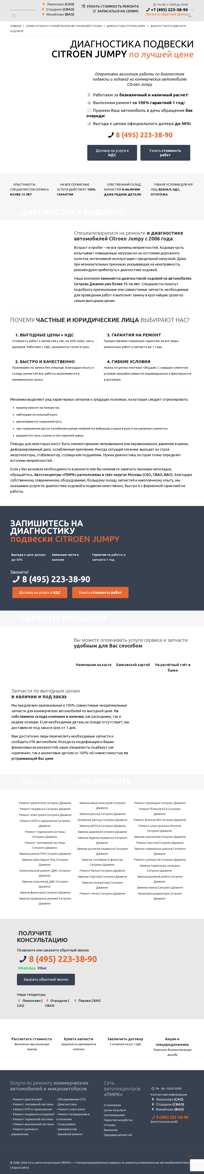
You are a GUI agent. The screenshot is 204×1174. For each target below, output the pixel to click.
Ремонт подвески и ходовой (33, 1114)
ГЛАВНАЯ (15, 25)
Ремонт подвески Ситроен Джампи (45, 809)
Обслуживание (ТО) (72, 1099)
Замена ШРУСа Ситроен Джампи (102, 825)
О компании (112, 1105)
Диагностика (67, 1104)
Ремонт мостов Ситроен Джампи (159, 842)
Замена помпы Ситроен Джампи (159, 887)
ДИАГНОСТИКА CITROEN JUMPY (126, 25)
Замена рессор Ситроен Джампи (102, 814)
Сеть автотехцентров (122, 1088)
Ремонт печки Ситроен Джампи (102, 893)
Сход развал (67, 1124)
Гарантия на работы (118, 1120)
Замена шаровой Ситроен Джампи (102, 831)
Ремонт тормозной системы (33, 1119)
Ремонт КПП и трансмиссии (32, 1109)
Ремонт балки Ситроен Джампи (102, 870)
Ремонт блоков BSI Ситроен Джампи (159, 819)
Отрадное (59, 9)
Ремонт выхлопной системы (33, 1124)
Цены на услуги (115, 1110)
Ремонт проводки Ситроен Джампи (159, 803)
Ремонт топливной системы (33, 1104)
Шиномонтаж (67, 1129)
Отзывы (110, 1125)
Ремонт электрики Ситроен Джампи (44, 815)
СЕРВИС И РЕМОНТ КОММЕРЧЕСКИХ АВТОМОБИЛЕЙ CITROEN (64, 25)
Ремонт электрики (71, 1109)
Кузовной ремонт (70, 1134)
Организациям (114, 1115)
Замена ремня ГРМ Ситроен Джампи (45, 853)
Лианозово (60, 4)
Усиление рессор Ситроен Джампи (102, 819)
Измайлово (60, 14)
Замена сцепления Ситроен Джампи (159, 836)
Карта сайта (20, 1167)
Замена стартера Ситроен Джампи (102, 876)
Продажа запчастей (118, 1135)
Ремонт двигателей (27, 1099)
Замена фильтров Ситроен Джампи (44, 892)
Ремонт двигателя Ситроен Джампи (44, 803)
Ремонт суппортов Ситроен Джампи (159, 859)
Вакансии (111, 1130)
